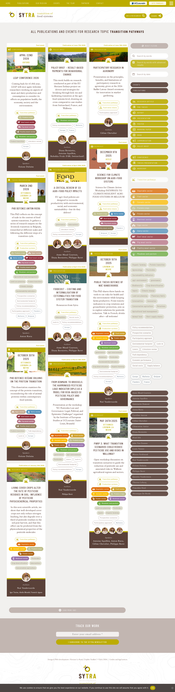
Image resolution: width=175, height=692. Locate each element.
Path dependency (35, 431)
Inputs (100, 513)
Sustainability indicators (26, 291)
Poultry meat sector (27, 132)
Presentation (100, 49)
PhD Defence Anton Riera (26, 208)
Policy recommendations (62, 125)
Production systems (27, 248)
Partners (85, 3)
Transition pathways (27, 113)
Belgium (31, 316)
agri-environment (115, 352)
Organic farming (118, 366)
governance (60, 224)
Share (154, 16)
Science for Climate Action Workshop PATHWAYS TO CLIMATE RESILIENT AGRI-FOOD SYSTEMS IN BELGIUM (109, 192)
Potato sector (119, 338)
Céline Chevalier (108, 133)
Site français (157, 3)
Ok (152, 688)
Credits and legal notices (118, 659)
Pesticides (114, 357)
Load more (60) (69, 610)
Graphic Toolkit (90, 659)
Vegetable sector (102, 333)
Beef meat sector (27, 122)
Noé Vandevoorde (108, 401)
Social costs (74, 317)
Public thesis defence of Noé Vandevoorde (108, 283)
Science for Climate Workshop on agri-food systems (108, 178)
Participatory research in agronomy (108, 69)
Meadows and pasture (27, 136)
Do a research (133, 16)
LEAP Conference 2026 (26, 77)
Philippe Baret (76, 257)
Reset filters (151, 46)
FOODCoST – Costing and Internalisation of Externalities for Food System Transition (67, 294)
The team (71, 3)
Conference (17, 49)
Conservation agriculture (26, 568)
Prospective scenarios (26, 296)
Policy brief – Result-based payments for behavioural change (67, 71)
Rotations (103, 357)
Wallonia (79, 125)
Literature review (34, 141)
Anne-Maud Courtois (67, 254)
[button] (149, 84)
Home (8, 3)
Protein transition (17, 141)
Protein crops (28, 117)
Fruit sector (120, 333)
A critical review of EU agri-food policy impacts (67, 189)
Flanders (37, 311)
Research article (61, 169)
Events (57, 3)
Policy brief (59, 49)
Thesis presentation (21, 180)
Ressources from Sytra (67, 305)
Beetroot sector (110, 343)
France (71, 130)
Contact (100, 3)
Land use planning (18, 281)
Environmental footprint (26, 301)
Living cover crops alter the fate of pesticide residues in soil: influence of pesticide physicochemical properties (26, 494)
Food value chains (110, 107)
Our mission (41, 3)
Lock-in (21, 436)
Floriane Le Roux (76, 659)
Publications (23, 3)
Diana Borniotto (67, 150)
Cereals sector (102, 338)
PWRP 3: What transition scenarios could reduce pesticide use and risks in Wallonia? (108, 448)
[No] (171, 688)
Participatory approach (108, 113)
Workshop (98, 146)
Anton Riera (26, 336)
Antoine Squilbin (67, 153)
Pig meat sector (28, 127)
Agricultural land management (26, 277)
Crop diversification (100, 366)
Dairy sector (18, 258)
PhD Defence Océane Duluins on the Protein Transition (26, 379)
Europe (26, 146)
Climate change (26, 286)
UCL (138, 3)
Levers (68, 459)
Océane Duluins (26, 166)
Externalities (73, 224)
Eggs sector (36, 253)
